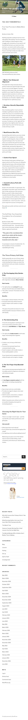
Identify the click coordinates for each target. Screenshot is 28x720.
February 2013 (6, 655)
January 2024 (5, 618)
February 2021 (6, 630)
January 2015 (5, 636)
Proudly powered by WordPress (9, 716)
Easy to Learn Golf (13, 9)
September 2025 (6, 587)
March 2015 (5, 633)
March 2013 (5, 652)
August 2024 (5, 606)
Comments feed (6, 679)
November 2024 (6, 599)
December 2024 (6, 596)
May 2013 (4, 645)
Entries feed (5, 676)
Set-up (4, 553)
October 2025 (6, 584)
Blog (3, 544)
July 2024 (4, 609)
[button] (27, 1)
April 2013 (5, 648)
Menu (14, 16)
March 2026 (5, 578)
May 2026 (5, 575)
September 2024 (6, 603)
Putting (4, 550)
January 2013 (5, 658)
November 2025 (6, 581)
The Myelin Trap (6, 525)
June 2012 (5, 664)
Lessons (4, 547)
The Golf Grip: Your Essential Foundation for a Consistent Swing (12, 216)
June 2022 (5, 621)
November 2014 (6, 639)
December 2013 (6, 642)
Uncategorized (6, 559)
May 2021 (4, 624)
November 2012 (6, 661)
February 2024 (6, 615)
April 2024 (5, 612)
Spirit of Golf (5, 556)
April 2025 (5, 590)
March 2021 (5, 627)
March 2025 (5, 593)
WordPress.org (6, 682)
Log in (3, 673)
